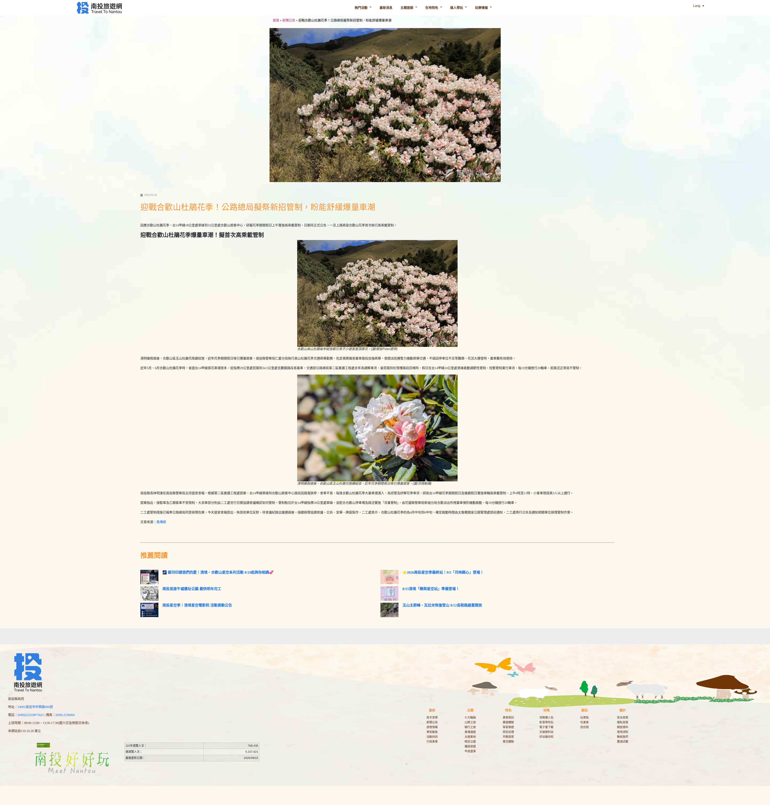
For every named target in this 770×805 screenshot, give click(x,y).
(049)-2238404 (65, 715)
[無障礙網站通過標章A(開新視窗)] (43, 745)
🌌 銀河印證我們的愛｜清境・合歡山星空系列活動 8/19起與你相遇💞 (218, 572)
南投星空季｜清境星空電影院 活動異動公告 (197, 605)
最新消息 (386, 7)
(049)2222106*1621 (31, 715)
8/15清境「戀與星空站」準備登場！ (430, 589)
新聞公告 (288, 20)
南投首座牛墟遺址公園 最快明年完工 (191, 589)
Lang (696, 5)
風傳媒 (161, 522)
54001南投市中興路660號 (35, 707)
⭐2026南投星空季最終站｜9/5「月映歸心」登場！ (443, 572)
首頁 (276, 20)
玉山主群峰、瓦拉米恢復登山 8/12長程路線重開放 (442, 605)
